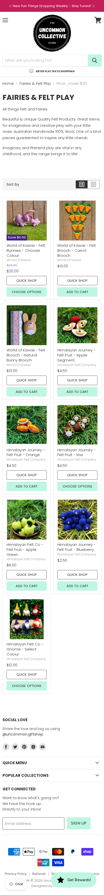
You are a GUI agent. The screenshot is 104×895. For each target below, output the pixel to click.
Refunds (39, 873)
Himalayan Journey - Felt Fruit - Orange (26, 452)
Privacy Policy (16, 873)
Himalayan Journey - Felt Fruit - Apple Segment (76, 354)
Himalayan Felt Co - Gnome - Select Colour (25, 649)
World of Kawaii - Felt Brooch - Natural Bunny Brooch (26, 354)
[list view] (93, 184)
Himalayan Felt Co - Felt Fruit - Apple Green (25, 549)
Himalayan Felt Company (76, 365)
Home (8, 83)
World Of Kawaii (19, 260)
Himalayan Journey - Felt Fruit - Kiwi (76, 452)
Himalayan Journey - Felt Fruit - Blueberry (76, 547)
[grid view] (82, 184)
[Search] (94, 60)
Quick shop (26, 280)
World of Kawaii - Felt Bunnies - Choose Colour (26, 250)
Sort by (13, 184)
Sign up (79, 823)
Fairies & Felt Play (35, 83)
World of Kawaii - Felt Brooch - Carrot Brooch (76, 250)
